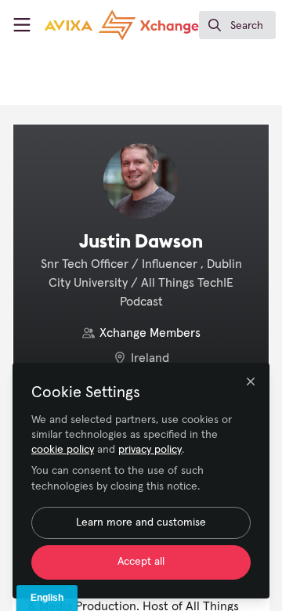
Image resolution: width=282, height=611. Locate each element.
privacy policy (150, 449)
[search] (237, 25)
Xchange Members (150, 333)
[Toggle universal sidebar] (22, 25)
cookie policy (62, 449)
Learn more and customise (141, 522)
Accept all (141, 561)
